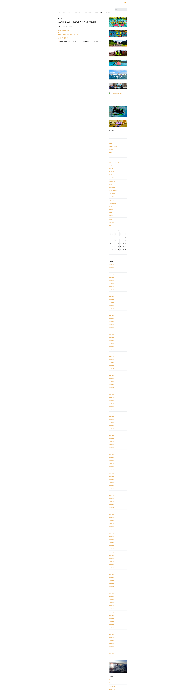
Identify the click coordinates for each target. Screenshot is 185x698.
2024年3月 (111, 321)
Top (59, 12)
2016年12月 (111, 545)
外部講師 (111, 209)
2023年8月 (111, 343)
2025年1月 (111, 296)
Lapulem (111, 143)
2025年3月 (111, 290)
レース (110, 206)
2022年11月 (111, 368)
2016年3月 (111, 571)
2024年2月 (111, 324)
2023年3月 (111, 359)
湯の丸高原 (111, 222)
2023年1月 (111, 362)
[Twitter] (118, 2)
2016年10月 (111, 552)
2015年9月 (111, 590)
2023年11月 (111, 334)
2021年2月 (111, 410)
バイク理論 (111, 197)
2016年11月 (111, 549)
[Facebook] (116, 2)
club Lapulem (112, 133)
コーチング (111, 171)
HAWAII (111, 137)
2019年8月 (111, 444)
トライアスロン (112, 193)
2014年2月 (111, 650)
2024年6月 (111, 312)
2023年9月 (111, 340)
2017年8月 (111, 520)
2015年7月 (111, 596)
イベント (111, 168)
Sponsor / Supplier (99, 12)
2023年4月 (111, 356)
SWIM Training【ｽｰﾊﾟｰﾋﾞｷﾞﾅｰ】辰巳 (68, 41)
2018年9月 (111, 479)
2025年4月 (111, 286)
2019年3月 (111, 460)
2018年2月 (111, 501)
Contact (108, 12)
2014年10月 (111, 624)
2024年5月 (111, 315)
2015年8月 (111, 593)
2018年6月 (111, 489)
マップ (59, 32)
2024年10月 (111, 302)
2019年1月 (111, 466)
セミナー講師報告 (113, 190)
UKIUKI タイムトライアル (114, 162)
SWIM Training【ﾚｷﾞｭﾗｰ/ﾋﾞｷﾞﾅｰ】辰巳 (68, 34)
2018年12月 (111, 470)
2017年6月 (111, 526)
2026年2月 (111, 274)
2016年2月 (111, 574)
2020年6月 (111, 422)
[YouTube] (122, 2)
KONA (110, 140)
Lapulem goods (113, 146)
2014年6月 (111, 637)
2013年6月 (111, 653)
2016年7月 (111, 561)
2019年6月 (111, 451)
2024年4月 (111, 318)
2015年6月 (111, 599)
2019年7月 (111, 447)
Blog (64, 12)
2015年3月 (111, 609)
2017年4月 (111, 533)
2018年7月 (111, 485)
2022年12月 (111, 365)
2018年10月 (111, 476)
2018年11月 (111, 473)
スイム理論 (111, 178)
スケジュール (112, 181)
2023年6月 (111, 350)
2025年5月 (111, 283)
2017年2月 (111, 539)
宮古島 (110, 212)
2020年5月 (111, 425)
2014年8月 (111, 631)
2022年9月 (111, 372)
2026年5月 (111, 267)
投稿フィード (112, 683)
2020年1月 (111, 432)
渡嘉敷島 (111, 219)
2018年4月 (111, 495)
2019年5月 (111, 454)
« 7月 (110, 256)
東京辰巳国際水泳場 (63, 30)
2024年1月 (111, 327)
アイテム (111, 165)
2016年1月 (111, 577)
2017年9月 (111, 517)
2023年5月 (111, 353)
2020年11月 (111, 413)
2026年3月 (111, 271)
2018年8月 (111, 482)
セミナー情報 (112, 187)
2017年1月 (111, 542)
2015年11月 (111, 583)
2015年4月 (111, 605)
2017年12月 (111, 507)
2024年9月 (111, 305)
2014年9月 (111, 628)
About (69, 12)
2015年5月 (111, 602)
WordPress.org (113, 689)
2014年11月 (111, 621)
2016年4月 (111, 568)
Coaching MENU (77, 12)
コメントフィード (113, 686)
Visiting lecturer (88, 12)
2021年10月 (111, 394)
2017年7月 (111, 523)
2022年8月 (111, 375)
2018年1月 (111, 504)
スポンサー (111, 184)
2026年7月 (111, 264)
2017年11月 (111, 511)
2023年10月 (111, 337)
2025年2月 (111, 293)
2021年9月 (111, 397)
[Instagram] (120, 2)
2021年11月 (111, 391)
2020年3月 (111, 428)
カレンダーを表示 (63, 38)
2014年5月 (111, 640)
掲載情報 (111, 216)
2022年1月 (111, 384)
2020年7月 (111, 419)
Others (111, 149)
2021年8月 (111, 400)
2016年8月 (111, 558)
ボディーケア (112, 200)
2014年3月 (111, 646)
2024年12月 (111, 299)
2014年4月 (111, 643)
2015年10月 (111, 586)
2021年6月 (111, 406)
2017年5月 (111, 530)
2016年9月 (111, 555)
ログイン (111, 679)
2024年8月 (111, 308)
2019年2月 (111, 463)
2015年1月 (111, 615)
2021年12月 (111, 387)
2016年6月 (111, 564)
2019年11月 (111, 438)
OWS (110, 152)
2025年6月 (111, 280)
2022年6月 (111, 381)
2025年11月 (111, 277)
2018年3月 (111, 498)
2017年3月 (111, 536)
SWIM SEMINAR (112, 159)
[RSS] (125, 2)
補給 (110, 225)
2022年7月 (111, 378)
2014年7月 (111, 634)
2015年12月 (111, 580)
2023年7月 (111, 346)
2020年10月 (111, 416)
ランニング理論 (112, 203)
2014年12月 (111, 618)
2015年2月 (111, 612)
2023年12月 (111, 331)
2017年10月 (111, 514)
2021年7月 (111, 403)
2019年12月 (111, 435)
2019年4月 (111, 457)
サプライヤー (112, 174)
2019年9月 (111, 441)
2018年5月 (111, 492)
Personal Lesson (113, 156)
